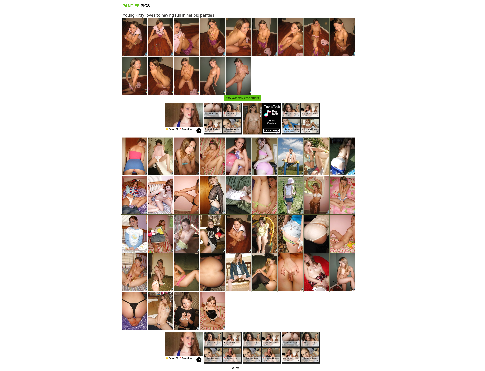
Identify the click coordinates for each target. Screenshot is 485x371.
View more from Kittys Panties (242, 98)
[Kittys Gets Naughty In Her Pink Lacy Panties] (238, 195)
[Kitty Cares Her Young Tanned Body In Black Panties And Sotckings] (186, 311)
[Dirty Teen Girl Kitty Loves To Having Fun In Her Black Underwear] (342, 233)
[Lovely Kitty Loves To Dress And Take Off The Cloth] (264, 272)
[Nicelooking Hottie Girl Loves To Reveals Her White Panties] (316, 272)
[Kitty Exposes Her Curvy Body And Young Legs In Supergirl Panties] (342, 195)
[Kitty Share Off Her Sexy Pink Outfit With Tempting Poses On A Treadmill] (264, 156)
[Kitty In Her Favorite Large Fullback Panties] (134, 195)
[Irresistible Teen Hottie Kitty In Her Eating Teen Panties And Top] (238, 156)
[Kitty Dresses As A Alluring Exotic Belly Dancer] (186, 195)
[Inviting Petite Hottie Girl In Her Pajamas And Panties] (134, 233)
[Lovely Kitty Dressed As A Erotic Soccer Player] (212, 233)
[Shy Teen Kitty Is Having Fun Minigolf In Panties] (342, 272)
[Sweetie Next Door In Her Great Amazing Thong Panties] (186, 233)
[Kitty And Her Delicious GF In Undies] (160, 195)
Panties (136, 5)
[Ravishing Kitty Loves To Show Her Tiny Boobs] (290, 195)
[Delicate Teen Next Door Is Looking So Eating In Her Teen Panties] (290, 272)
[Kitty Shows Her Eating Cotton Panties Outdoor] (238, 272)
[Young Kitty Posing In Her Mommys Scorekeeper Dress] (316, 233)
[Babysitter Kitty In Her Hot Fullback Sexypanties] (134, 272)
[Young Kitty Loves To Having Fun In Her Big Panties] (238, 233)
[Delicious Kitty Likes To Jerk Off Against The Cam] (160, 311)
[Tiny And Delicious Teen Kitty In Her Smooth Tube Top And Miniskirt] (134, 156)
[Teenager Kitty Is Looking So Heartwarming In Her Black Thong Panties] (134, 311)
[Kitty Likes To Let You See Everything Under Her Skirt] (290, 233)
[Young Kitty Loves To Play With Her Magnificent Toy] (160, 233)
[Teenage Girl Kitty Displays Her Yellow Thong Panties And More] (212, 272)
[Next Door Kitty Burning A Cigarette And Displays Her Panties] (316, 156)
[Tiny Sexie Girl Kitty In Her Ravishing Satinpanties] (160, 272)
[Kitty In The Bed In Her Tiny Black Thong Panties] (212, 311)
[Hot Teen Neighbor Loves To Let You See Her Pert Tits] (186, 156)
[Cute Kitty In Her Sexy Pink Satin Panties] (212, 156)
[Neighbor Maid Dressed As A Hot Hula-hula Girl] (316, 195)
